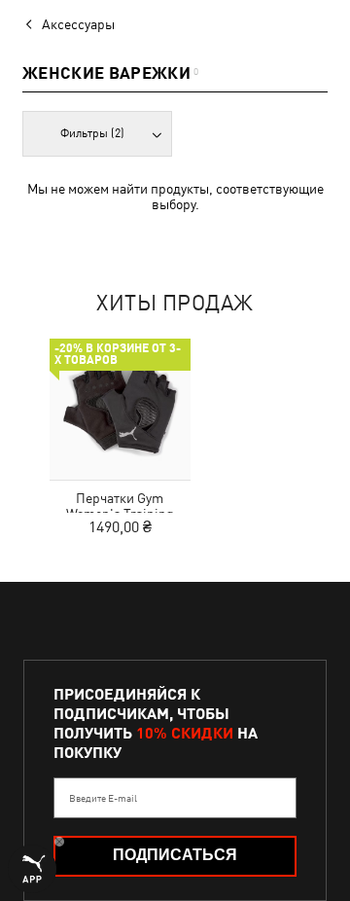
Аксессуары (78, 24)
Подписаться (175, 855)
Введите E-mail (103, 798)
